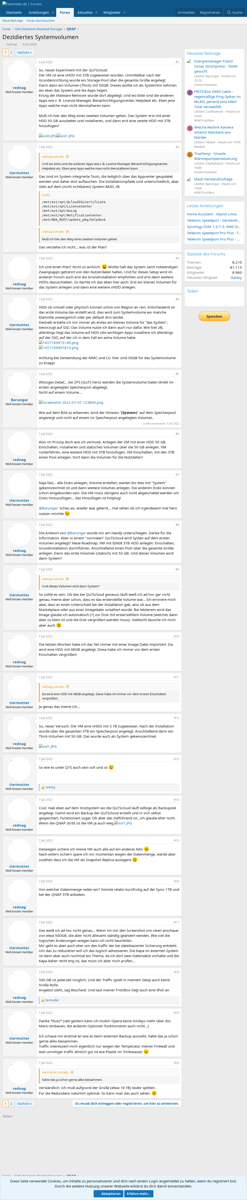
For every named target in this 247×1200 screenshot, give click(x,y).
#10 (176, 636)
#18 (176, 972)
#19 (176, 1013)
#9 (177, 569)
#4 (177, 299)
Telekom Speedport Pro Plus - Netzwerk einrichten (214, 239)
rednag (11, 44)
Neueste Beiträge (204, 53)
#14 (176, 800)
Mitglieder (112, 12)
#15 (176, 840)
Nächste (23, 52)
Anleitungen (39, 12)
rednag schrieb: (53, 156)
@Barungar (48, 508)
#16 (176, 881)
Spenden (214, 316)
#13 (176, 759)
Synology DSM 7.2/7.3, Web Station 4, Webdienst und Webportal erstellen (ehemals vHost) (214, 226)
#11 (176, 677)
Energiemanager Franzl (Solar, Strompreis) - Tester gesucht (216, 66)
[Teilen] (171, 62)
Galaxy (236, 277)
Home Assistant (205, 84)
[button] (52, 12)
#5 (177, 374)
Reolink (199, 146)
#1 (177, 62)
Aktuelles (85, 12)
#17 (176, 922)
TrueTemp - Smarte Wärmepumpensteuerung (215, 156)
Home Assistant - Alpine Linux (212, 214)
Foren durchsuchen (41, 20)
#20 (176, 1063)
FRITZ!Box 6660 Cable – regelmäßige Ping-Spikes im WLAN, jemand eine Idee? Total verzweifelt (217, 99)
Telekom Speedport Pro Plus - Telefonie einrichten (214, 232)
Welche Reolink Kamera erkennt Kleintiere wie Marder (213, 132)
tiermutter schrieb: (55, 1072)
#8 (177, 525)
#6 (177, 434)
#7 (177, 475)
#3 (177, 258)
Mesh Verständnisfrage (213, 179)
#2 (177, 147)
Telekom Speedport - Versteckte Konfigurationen (214, 220)
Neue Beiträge (12, 20)
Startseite (13, 12)
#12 (176, 718)
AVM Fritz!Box (204, 120)
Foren (65, 12)
